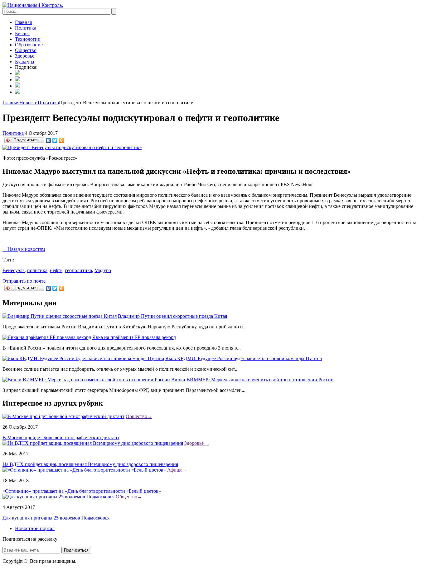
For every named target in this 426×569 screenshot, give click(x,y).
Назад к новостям (23, 249)
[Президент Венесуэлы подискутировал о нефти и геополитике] (72, 147)
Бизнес (22, 33)
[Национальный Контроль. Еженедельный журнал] (32, 5)
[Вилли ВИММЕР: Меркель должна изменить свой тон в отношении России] (86, 379)
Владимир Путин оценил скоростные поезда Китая (172, 316)
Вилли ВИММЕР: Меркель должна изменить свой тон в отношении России (252, 379)
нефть (56, 270)
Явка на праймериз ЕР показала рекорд (134, 337)
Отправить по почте (24, 281)
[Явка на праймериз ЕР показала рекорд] (46, 337)
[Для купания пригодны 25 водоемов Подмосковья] (58, 496)
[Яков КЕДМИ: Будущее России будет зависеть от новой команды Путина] (83, 358)
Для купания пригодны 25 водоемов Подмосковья (55, 517)
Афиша (177, 470)
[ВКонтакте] (48, 140)
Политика (25, 28)
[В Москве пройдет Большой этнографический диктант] (63, 416)
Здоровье (24, 56)
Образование (29, 44)
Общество (25, 50)
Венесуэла (13, 270)
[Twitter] (55, 140)
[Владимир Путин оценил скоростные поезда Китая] (59, 316)
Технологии (28, 39)
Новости (28, 102)
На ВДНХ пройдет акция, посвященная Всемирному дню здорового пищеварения (90, 464)
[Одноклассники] (61, 140)
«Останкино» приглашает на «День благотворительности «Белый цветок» (81, 491)
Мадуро (102, 270)
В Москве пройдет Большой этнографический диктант (60, 437)
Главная (23, 22)
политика (37, 270)
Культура (24, 61)
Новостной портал (35, 528)
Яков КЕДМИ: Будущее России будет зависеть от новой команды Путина (243, 358)
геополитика (78, 270)
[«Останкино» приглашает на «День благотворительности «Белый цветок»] (84, 470)
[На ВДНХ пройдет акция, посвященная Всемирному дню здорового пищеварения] (92, 443)
